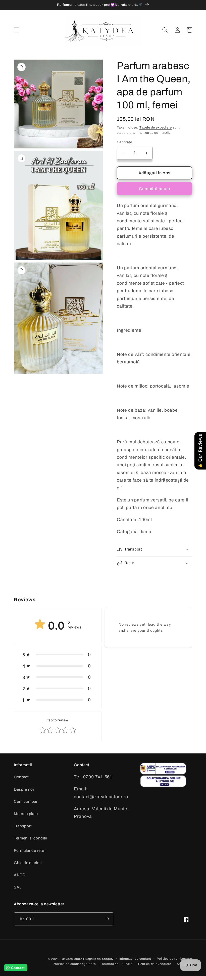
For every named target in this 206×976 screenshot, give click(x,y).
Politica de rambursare (174, 958)
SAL (18, 887)
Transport (23, 826)
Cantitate (124, 142)
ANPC (19, 875)
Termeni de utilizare (116, 964)
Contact (21, 777)
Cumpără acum (154, 189)
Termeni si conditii (30, 838)
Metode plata (26, 814)
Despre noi (24, 789)
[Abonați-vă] (107, 918)
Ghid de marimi (27, 863)
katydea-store (71, 959)
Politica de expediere (154, 964)
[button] (17, 30)
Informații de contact (135, 958)
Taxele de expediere (155, 127)
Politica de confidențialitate (74, 964)
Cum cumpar (26, 801)
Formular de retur (30, 850)
